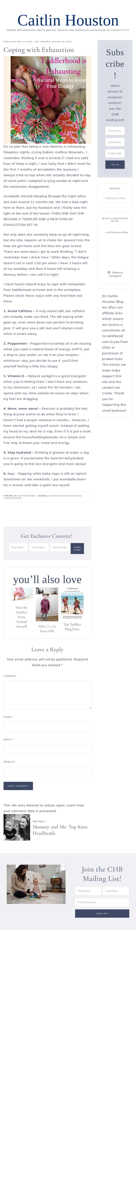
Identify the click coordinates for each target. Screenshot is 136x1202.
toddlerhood (12, 498)
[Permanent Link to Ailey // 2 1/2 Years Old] (47, 620)
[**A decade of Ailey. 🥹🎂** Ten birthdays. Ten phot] (108, 261)
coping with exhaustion (65, 496)
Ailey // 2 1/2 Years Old (47, 628)
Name (8, 717)
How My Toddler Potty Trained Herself (22, 616)
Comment (10, 676)
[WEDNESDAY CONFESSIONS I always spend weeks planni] (122, 261)
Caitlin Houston (68, 20)
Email (9, 739)
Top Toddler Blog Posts (72, 626)
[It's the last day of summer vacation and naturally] (122, 253)
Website (9, 761)
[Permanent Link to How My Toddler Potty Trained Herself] (21, 601)
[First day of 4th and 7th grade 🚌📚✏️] (122, 244)
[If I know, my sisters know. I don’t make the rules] (108, 244)
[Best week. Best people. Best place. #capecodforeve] (108, 253)
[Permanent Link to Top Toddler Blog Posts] (72, 618)
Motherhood (27, 496)
